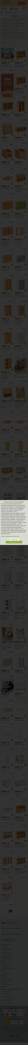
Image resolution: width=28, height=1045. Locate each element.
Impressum (16, 536)
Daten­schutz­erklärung (6, 536)
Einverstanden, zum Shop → (14, 542)
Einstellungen (14, 539)
